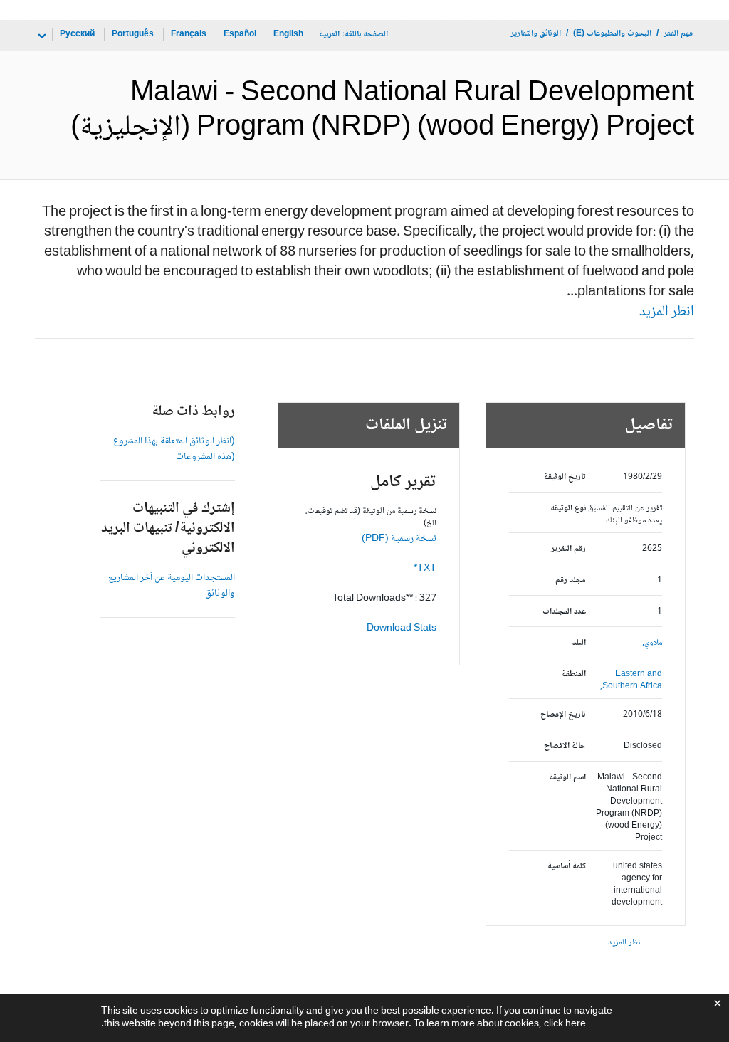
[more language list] (40, 36)
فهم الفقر (678, 33)
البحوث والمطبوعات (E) (612, 33)
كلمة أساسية (566, 867)
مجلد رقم (570, 580)
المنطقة (573, 674)
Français (188, 34)
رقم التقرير (568, 549)
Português (133, 34)
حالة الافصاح (564, 746)
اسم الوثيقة (567, 778)
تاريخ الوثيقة (564, 477)
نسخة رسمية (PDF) (399, 538)
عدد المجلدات (563, 612)
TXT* (425, 568)
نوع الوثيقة (567, 508)
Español (240, 34)
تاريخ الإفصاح (562, 715)
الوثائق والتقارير (535, 33)
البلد (578, 643)
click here (565, 1024)
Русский (77, 34)
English (288, 34)
